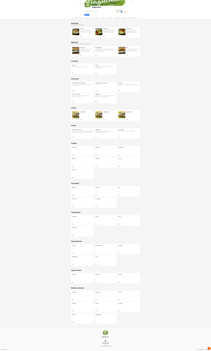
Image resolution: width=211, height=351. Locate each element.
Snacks (91, 17)
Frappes (96, 17)
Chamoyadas (109, 17)
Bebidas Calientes (132, 17)
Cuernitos (76, 17)
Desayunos (81, 17)
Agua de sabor (124, 17)
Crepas (87, 17)
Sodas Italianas (117, 17)
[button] (86, 15)
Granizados (102, 17)
